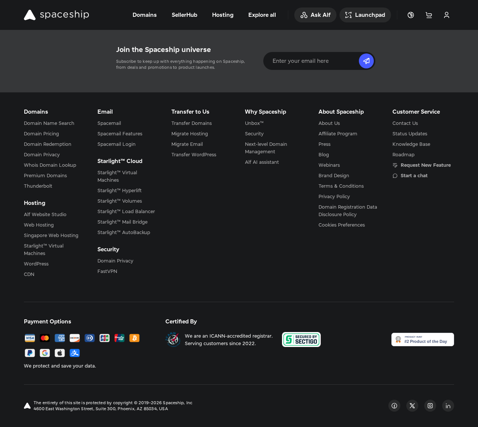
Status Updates (409, 133)
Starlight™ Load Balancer (126, 211)
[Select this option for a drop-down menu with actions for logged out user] (446, 14)
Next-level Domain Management (266, 147)
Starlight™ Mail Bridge (122, 221)
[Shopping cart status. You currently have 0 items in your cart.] (428, 14)
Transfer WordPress (193, 154)
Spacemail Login (116, 144)
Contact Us (405, 123)
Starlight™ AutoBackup (123, 232)
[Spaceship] (56, 15)
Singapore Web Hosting (51, 235)
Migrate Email (187, 144)
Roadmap (403, 154)
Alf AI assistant (262, 162)
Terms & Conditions (341, 186)
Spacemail (109, 123)
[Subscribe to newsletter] (366, 60)
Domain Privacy (42, 154)
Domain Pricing (41, 133)
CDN (29, 274)
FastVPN (107, 271)
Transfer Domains (191, 123)
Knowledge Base (411, 144)
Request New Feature (426, 165)
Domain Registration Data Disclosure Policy (348, 210)
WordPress (36, 263)
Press (324, 144)
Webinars (329, 165)
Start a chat (414, 175)
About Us (329, 123)
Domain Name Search (49, 123)
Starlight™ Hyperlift (119, 190)
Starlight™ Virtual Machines (43, 249)
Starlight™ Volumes (119, 201)
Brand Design (334, 175)
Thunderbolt (38, 186)
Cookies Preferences (342, 224)
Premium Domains (45, 175)
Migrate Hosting (189, 133)
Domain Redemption (47, 144)
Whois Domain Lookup (50, 165)
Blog (324, 154)
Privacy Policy (334, 196)
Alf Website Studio (45, 214)
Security (254, 133)
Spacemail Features (119, 133)
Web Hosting (39, 224)
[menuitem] (55, 123)
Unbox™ (254, 123)
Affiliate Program (338, 133)
